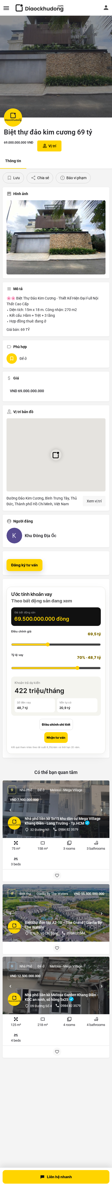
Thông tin (13, 161)
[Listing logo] (13, 117)
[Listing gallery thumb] (56, 237)
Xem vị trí (94, 501)
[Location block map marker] (56, 454)
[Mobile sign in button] (106, 7)
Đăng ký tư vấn (24, 565)
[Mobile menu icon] (6, 8)
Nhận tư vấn (56, 737)
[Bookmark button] (57, 875)
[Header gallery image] (56, 59)
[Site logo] (40, 8)
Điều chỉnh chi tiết (56, 724)
